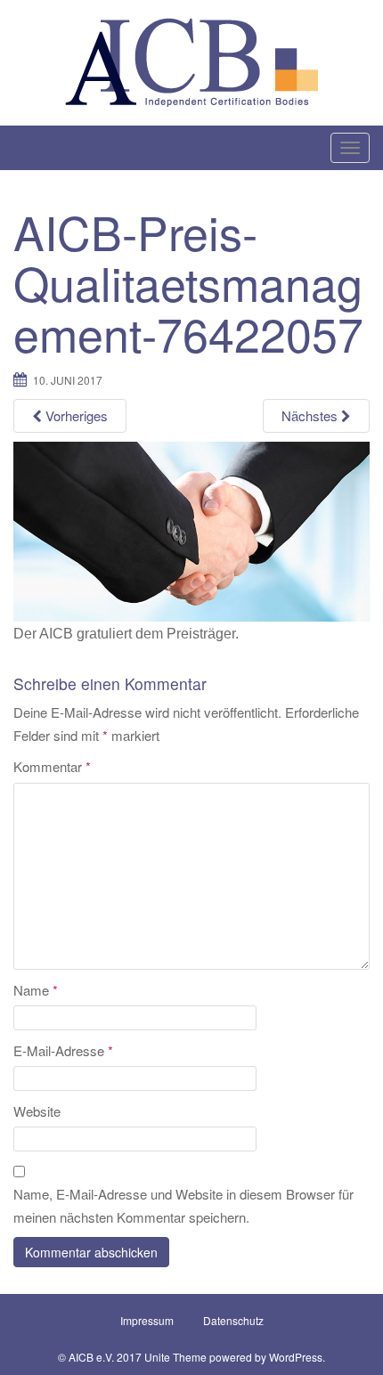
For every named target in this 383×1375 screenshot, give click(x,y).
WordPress (295, 1356)
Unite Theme (175, 1356)
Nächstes (311, 415)
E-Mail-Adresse (63, 1050)
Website (37, 1111)
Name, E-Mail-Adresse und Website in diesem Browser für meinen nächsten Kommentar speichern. (183, 1205)
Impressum (147, 1320)
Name (35, 989)
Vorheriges (75, 415)
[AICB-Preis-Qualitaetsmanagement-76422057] (191, 530)
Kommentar (52, 766)
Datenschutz (233, 1320)
